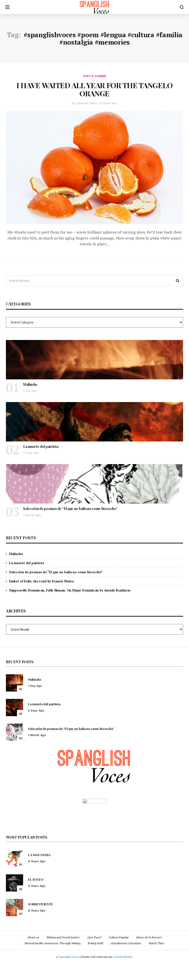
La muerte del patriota (40, 446)
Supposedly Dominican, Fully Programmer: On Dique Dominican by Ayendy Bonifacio (70, 590)
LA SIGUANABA (39, 855)
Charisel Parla (86, 103)
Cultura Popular (119, 937)
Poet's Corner (94, 76)
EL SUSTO (36, 879)
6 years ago (108, 103)
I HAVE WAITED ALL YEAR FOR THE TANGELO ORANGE (94, 89)
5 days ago (31, 453)
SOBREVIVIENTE (40, 904)
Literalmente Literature (126, 943)
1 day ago (30, 390)
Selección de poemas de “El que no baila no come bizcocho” (70, 508)
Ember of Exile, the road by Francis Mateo (41, 581)
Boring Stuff (95, 943)
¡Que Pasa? (94, 937)
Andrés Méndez (123, 957)
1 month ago (32, 515)
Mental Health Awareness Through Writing (52, 943)
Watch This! (156, 943)
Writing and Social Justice (63, 937)
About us (33, 937)
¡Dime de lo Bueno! (149, 937)
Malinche (30, 384)
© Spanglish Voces (67, 957)
